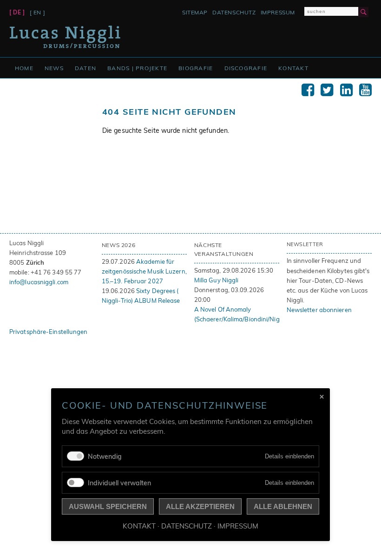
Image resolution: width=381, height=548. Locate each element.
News (54, 68)
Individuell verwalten (119, 483)
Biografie (195, 68)
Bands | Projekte (137, 68)
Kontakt (293, 68)
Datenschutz (234, 12)
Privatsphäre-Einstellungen (48, 331)
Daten (85, 68)
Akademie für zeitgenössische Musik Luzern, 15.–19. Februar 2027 (144, 271)
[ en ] (38, 12)
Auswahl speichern (108, 506)
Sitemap (195, 12)
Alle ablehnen (283, 506)
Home (24, 68)
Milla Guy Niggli (216, 280)
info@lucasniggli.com (38, 282)
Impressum (278, 12)
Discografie (246, 68)
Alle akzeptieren (200, 506)
